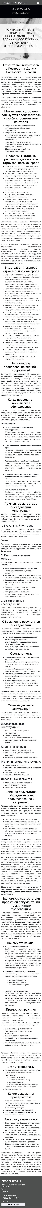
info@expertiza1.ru (9, 1195)
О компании (5, 1186)
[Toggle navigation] (38, 2)
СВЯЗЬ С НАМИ (13, 1204)
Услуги (3, 1189)
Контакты (4, 1191)
